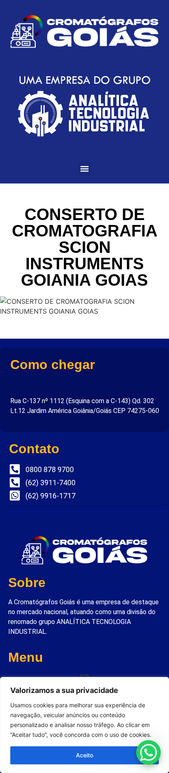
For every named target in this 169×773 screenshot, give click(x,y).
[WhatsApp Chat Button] (148, 752)
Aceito (84, 755)
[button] (84, 168)
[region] (84, 725)
